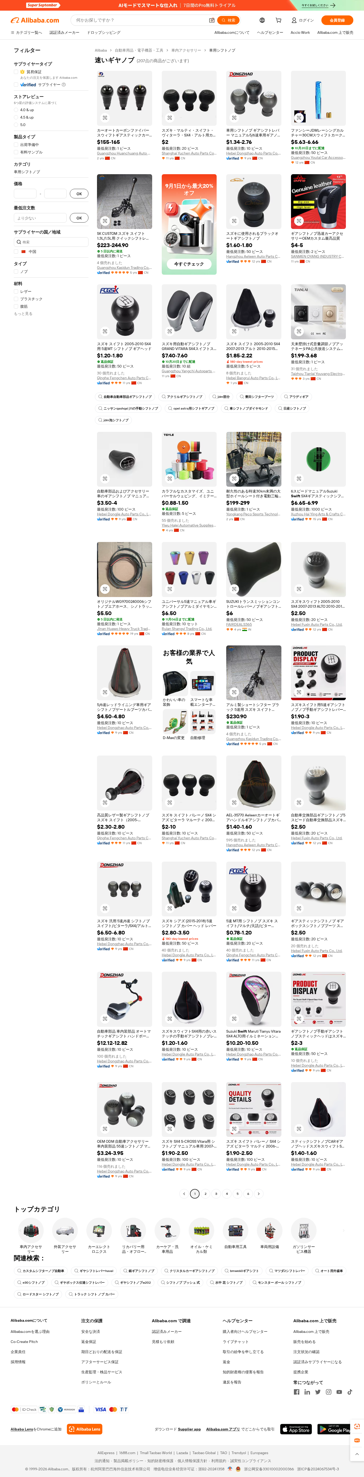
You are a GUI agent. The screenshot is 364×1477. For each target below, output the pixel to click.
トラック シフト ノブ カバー (94, 1294)
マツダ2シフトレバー (289, 1271)
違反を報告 (232, 1382)
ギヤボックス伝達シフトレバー (82, 1282)
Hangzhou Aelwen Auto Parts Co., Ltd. (253, 256)
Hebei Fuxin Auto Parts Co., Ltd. (316, 624)
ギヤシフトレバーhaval (96, 1271)
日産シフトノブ (295, 408)
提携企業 (300, 1372)
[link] (357, 1426)
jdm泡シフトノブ (116, 420)
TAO (223, 1453)
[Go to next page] (259, 1194)
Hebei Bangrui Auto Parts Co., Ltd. (253, 378)
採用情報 (18, 1362)
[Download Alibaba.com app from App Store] (296, 1429)
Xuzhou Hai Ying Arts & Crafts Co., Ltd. (318, 514)
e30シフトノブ (34, 1282)
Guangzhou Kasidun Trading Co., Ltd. (124, 267)
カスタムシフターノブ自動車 (43, 1271)
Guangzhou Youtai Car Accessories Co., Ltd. (318, 157)
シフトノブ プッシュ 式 (183, 1282)
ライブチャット (236, 1342)
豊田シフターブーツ (259, 397)
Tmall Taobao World (156, 1453)
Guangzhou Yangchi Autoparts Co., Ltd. (189, 371)
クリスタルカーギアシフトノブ (192, 1271)
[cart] (280, 21)
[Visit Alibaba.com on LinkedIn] (307, 1392)
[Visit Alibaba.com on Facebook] (296, 1392)
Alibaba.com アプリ (223, 1429)
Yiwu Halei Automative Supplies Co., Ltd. (189, 525)
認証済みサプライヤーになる (317, 1362)
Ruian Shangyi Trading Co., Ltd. (187, 629)
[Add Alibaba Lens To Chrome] (84, 1429)
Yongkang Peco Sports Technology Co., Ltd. (253, 514)
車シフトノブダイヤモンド (249, 408)
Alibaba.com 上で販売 (311, 1331)
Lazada (182, 1453)
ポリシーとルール (96, 1382)
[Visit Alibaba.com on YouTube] (339, 1392)
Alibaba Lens (22, 1429)
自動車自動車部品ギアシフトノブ (128, 397)
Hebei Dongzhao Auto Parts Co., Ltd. (253, 153)
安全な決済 (90, 1331)
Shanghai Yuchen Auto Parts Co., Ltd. (189, 153)
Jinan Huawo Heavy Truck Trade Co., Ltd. (124, 629)
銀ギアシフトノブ (141, 1271)
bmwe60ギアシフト (244, 1271)
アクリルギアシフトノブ (184, 397)
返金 (226, 1362)
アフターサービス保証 (100, 1362)
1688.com (127, 1453)
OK (79, 193)
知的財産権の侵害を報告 (243, 1372)
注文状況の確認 (306, 1352)
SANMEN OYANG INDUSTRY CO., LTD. (318, 256)
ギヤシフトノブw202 (135, 1282)
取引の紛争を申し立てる (243, 1352)
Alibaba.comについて (29, 1320)
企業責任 (18, 1352)
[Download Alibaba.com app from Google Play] (335, 1429)
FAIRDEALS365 (239, 624)
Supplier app (189, 1429)
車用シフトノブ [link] (222, 50)
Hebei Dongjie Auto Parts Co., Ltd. (124, 514)
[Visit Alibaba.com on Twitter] (318, 1392)
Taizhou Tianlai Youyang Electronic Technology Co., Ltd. (318, 374)
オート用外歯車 (332, 1271)
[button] (212, 20)
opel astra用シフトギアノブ (193, 408)
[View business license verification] (230, 1469)
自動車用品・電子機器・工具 (139, 50)
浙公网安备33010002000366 (269, 1469)
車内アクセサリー (186, 50)
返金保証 (88, 1342)
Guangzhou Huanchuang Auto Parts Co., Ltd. (124, 153)
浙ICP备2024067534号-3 (318, 1469)
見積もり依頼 (163, 1342)
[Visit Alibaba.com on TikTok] (350, 1392)
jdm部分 (224, 397)
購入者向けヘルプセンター (245, 1331)
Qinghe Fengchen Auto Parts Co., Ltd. (124, 378)
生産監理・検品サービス (101, 1372)
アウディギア (299, 397)
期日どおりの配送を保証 (101, 1352)
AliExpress (106, 1453)
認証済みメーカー (167, 1331)
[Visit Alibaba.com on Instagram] (328, 1392)
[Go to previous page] (184, 1194)
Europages (259, 1453)
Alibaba (101, 50)
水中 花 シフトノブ (228, 1282)
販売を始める (304, 1342)
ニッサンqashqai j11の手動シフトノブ (131, 408)
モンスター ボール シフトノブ (279, 1282)
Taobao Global (204, 1453)
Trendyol (239, 1453)
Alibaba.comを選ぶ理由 (30, 1331)
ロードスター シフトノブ (41, 1294)
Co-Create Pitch (24, 1342)
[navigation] (51, 623)
